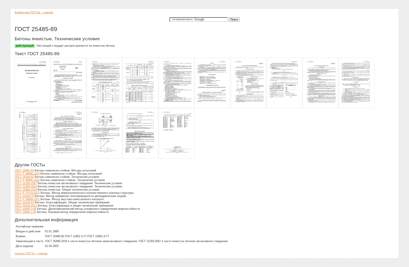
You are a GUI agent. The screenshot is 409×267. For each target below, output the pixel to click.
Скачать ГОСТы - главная (31, 253)
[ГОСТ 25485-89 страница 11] (33, 157)
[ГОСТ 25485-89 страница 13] (105, 157)
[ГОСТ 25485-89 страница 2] (69, 107)
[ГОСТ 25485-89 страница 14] (141, 157)
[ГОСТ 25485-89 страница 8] (285, 107)
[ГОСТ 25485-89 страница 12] (69, 157)
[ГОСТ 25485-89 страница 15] (177, 157)
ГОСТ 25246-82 (24, 176)
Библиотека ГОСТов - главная (34, 12)
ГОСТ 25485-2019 (26, 189)
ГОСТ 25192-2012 (26, 205)
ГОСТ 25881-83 (24, 170)
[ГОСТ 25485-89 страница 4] (141, 107)
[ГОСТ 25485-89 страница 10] (357, 107)
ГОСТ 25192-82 (24, 202)
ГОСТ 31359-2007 (26, 183)
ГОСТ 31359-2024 (26, 186)
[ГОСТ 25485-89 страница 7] (249, 107)
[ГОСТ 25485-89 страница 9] (321, 107)
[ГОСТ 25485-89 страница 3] (105, 107)
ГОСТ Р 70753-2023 (27, 192)
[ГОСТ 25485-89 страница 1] (33, 107)
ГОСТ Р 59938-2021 (27, 199)
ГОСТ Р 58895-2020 (27, 180)
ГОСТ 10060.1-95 (25, 212)
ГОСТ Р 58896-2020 (27, 173)
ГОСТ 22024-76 (24, 196)
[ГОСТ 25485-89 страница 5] (177, 107)
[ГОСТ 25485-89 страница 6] (213, 107)
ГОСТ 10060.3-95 (25, 208)
